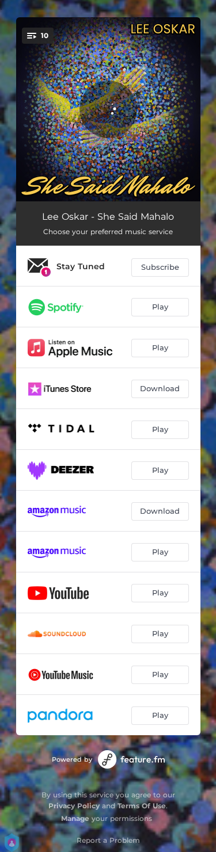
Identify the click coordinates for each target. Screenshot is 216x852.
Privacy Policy (74, 805)
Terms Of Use (142, 805)
